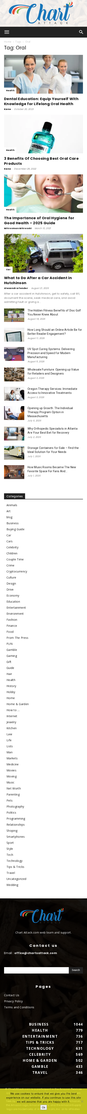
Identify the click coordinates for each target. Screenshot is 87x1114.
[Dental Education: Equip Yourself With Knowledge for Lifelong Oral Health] (43, 74)
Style (9, 849)
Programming (15, 818)
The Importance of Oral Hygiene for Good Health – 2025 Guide (39, 220)
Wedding (12, 885)
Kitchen (11, 728)
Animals (11, 505)
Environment (15, 613)
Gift (8, 662)
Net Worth (13, 788)
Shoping (11, 830)
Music (10, 782)
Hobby (10, 692)
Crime (10, 565)
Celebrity (12, 547)
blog (9, 517)
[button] (6, 32)
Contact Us (11, 995)
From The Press (17, 638)
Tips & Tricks (15, 867)
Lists (9, 746)
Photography (15, 806)
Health (10, 90)
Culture (11, 577)
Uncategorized (16, 879)
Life (9, 740)
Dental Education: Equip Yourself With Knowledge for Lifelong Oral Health (41, 101)
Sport (10, 843)
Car (8, 269)
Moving (11, 776)
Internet (11, 716)
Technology (14, 861)
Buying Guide (15, 529)
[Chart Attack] (43, 13)
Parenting (13, 794)
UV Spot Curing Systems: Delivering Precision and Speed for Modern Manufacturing (51, 353)
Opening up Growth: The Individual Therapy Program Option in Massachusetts (50, 412)
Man (9, 752)
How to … (13, 710)
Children (12, 553)
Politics (11, 812)
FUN (9, 644)
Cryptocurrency (16, 571)
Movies (11, 770)
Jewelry (11, 722)
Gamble (11, 650)
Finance (11, 626)
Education (13, 601)
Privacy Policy (13, 1001)
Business (12, 523)
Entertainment (16, 607)
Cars (9, 541)
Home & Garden (17, 704)
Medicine (12, 764)
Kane (7, 109)
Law (9, 734)
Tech (9, 855)
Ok (43, 1107)
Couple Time (15, 559)
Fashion (11, 620)
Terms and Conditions (19, 1007)
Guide (10, 668)
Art (8, 511)
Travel (10, 873)
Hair (9, 674)
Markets (12, 758)
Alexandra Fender (16, 288)
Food (10, 632)
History (11, 686)
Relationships (15, 824)
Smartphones (15, 837)
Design (11, 583)
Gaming (11, 656)
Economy (12, 595)
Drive (10, 589)
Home (7, 41)
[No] (82, 1101)
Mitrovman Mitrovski (18, 228)
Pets (9, 800)
